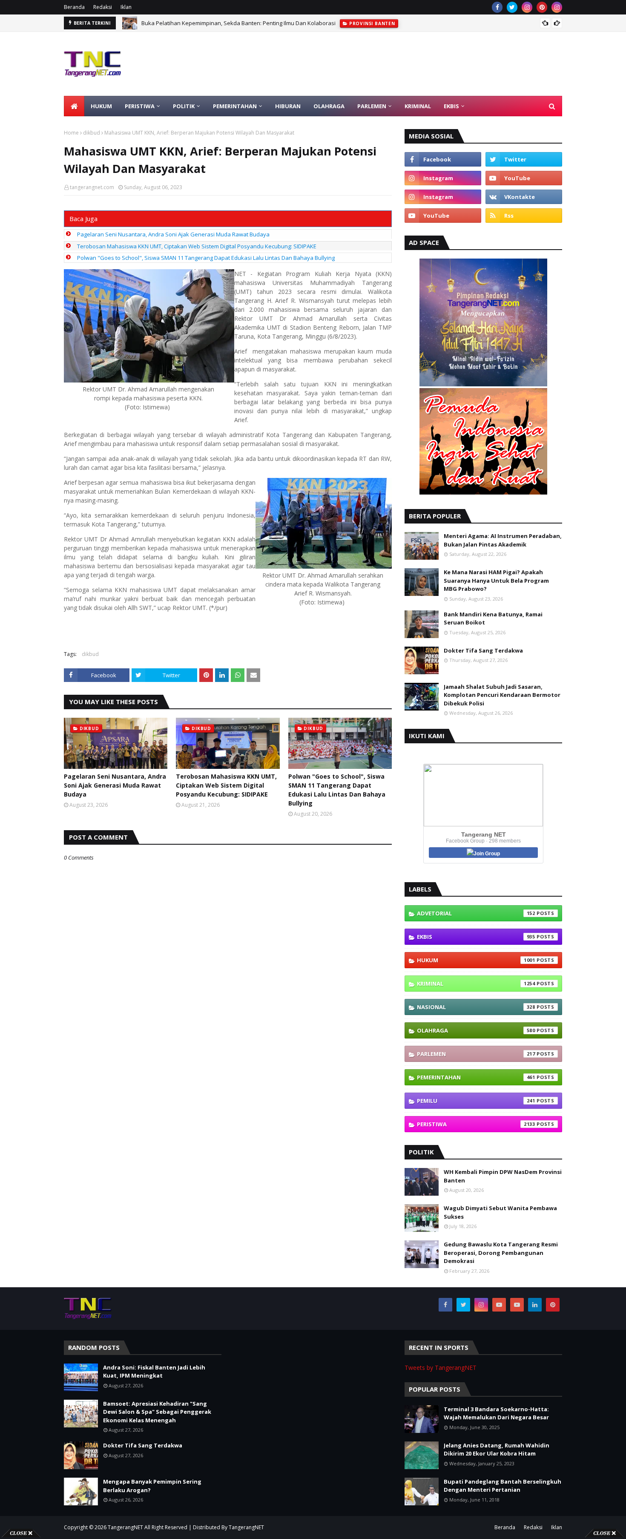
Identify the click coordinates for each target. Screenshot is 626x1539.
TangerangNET (125, 1527)
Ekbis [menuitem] (451, 106)
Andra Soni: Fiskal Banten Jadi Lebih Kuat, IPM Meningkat (214, 23)
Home (71, 132)
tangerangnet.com (92, 187)
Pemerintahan (476, 1077)
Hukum (476, 960)
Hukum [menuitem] (101, 106)
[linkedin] (535, 1305)
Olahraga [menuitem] (329, 106)
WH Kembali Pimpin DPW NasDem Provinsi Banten (503, 1176)
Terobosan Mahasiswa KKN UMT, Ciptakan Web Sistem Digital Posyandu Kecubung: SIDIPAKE (196, 246)
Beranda (74, 7)
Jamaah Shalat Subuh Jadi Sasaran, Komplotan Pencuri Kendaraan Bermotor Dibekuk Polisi (502, 695)
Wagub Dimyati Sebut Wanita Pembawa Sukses (500, 1212)
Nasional (476, 1007)
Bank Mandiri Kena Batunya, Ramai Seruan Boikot (493, 618)
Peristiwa (476, 1124)
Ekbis (476, 937)
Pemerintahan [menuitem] (235, 106)
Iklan (126, 7)
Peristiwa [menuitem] (140, 106)
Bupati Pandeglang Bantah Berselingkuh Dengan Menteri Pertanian (502, 1486)
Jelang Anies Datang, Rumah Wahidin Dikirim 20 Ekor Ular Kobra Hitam (496, 1449)
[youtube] (523, 178)
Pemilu (476, 1101)
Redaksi (102, 7)
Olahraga (476, 1030)
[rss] (523, 215)
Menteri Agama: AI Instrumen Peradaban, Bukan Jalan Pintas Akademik (503, 540)
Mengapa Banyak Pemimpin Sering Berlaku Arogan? (152, 1486)
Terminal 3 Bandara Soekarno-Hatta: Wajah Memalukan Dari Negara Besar (496, 1413)
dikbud (91, 132)
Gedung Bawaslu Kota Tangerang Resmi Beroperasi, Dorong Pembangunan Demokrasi (501, 1252)
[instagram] (527, 7)
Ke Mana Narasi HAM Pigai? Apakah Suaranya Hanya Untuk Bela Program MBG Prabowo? (496, 580)
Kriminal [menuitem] (418, 106)
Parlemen (476, 1054)
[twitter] (512, 7)
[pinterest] (542, 7)
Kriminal (476, 983)
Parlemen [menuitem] (371, 106)
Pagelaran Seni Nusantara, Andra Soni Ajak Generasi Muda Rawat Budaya (173, 234)
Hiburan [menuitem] (288, 106)
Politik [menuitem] (184, 106)
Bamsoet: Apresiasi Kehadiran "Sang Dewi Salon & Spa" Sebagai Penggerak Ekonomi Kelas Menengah (157, 1412)
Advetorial (476, 913)
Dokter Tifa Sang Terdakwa (483, 650)
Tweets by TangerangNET (441, 1368)
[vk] (523, 197)
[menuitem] (74, 106)
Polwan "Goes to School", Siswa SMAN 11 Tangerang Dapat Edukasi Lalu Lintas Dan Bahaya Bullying (206, 258)
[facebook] (497, 7)
